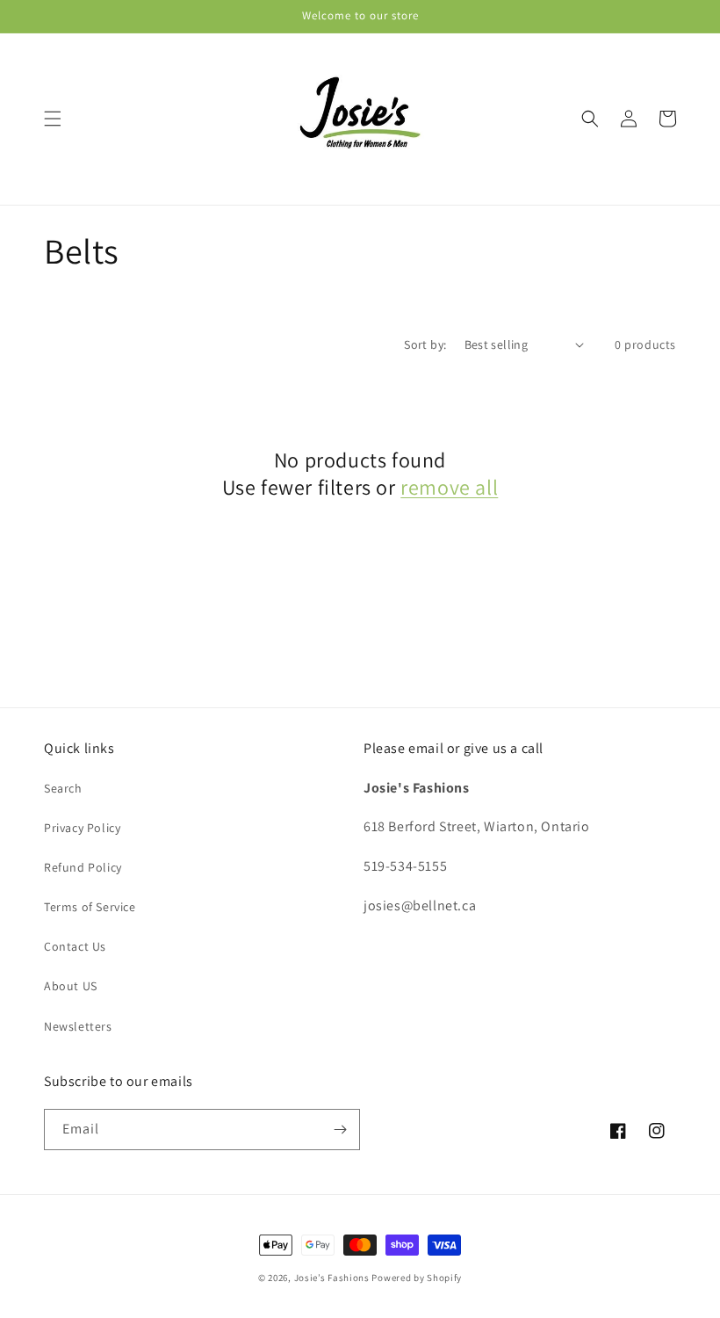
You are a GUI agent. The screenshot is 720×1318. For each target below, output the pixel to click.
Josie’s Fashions (332, 1277)
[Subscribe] (339, 1129)
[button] (52, 118)
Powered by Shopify (416, 1277)
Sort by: (425, 344)
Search (63, 788)
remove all (449, 487)
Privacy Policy (82, 828)
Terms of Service (90, 907)
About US (70, 986)
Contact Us (75, 946)
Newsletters (78, 1026)
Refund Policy (83, 867)
